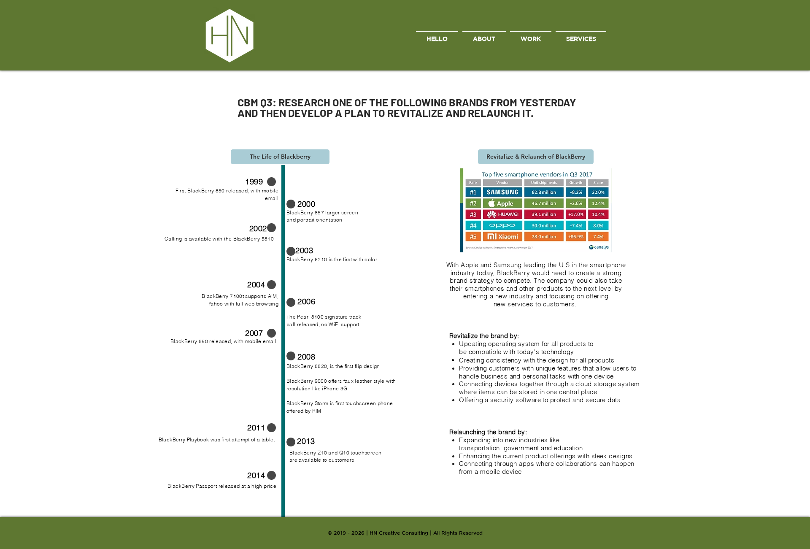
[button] (280, 156)
